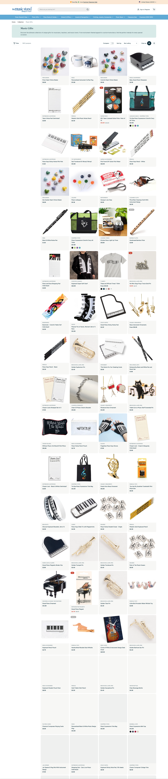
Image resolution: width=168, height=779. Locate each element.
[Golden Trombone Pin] (113, 547)
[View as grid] (149, 43)
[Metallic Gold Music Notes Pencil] (84, 100)
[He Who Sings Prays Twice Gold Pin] (142, 265)
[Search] (88, 9)
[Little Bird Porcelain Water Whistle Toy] (142, 585)
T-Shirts (103, 281)
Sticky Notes (104, 322)
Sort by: (119, 43)
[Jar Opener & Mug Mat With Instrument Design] (55, 749)
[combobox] (64, 9)
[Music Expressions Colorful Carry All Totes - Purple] (77, 248)
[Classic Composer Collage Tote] (142, 749)
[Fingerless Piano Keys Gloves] (113, 427)
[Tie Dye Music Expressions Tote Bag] (84, 468)
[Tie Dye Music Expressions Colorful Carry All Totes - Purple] (135, 126)
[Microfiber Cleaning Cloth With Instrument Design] (142, 181)
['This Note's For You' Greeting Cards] (113, 349)
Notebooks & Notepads (48, 116)
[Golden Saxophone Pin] (113, 669)
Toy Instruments (76, 159)
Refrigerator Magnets (78, 606)
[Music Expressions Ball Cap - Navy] (133, 731)
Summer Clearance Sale (90, 2)
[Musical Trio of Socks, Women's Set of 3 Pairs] (84, 307)
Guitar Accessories (106, 159)
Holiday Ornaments (135, 322)
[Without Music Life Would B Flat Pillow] (55, 427)
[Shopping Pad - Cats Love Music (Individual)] (84, 749)
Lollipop (73, 197)
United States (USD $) (147, 2)
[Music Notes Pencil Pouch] (84, 427)
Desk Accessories (76, 443)
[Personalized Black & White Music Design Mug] (84, 708)
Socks (73, 324)
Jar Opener (45, 765)
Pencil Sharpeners (135, 77)
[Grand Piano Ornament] (55, 585)
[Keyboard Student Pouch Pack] (55, 669)
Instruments (104, 197)
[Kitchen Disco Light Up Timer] (113, 222)
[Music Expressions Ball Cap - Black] (130, 731)
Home (13, 22)
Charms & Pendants (77, 405)
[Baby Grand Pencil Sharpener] (142, 61)
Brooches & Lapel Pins (136, 281)
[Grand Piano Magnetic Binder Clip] (55, 547)
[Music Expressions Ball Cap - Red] (135, 731)
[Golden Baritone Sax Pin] (142, 629)
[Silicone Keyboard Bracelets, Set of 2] (55, 508)
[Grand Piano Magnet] (84, 588)
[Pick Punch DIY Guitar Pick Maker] (113, 143)
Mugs (72, 77)
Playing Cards (46, 724)
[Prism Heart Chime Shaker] (55, 61)
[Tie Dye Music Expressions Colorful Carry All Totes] (142, 100)
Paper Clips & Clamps (48, 563)
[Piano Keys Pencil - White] (142, 143)
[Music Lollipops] (84, 181)
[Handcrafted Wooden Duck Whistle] (84, 629)
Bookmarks (45, 322)
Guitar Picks (104, 116)
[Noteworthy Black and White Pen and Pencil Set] (142, 349)
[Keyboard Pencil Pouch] (55, 629)
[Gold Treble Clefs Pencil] (84, 669)
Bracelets (45, 524)
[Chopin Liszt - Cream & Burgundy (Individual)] (142, 427)
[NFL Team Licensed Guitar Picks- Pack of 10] (113, 100)
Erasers (103, 524)
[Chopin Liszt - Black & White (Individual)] (55, 468)
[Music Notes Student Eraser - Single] (113, 508)
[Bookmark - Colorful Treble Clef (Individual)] (55, 306)
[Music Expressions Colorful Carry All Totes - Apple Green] (75, 248)
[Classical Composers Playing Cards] (55, 708)
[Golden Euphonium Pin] (84, 349)
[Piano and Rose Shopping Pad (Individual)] (55, 265)
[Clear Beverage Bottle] (142, 669)
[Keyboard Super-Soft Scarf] (84, 265)
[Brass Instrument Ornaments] (142, 306)
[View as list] (154, 43)
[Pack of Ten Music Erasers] (142, 547)
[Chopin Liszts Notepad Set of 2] (55, 389)
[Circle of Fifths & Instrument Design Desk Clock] (113, 629)
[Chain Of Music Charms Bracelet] (84, 389)
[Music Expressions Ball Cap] (142, 708)
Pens (43, 238)
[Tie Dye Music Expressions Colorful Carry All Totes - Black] (130, 126)
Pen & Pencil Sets (134, 365)
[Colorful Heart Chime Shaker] (113, 61)
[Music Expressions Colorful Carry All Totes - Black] (72, 248)
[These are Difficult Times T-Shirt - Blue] (104, 289)
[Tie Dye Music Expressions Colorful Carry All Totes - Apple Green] (133, 126)
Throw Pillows (46, 443)
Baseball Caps (134, 724)
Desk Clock (104, 645)
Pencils (73, 116)
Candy (73, 524)
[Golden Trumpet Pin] (84, 547)
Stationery (104, 365)
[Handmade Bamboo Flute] (142, 222)
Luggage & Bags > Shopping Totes (139, 116)
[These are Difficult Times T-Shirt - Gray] (106, 289)
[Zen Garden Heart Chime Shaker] (55, 181)
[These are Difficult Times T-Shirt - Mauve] (109, 289)
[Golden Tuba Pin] (113, 585)
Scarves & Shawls (76, 281)
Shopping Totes (75, 238)
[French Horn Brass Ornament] (113, 468)
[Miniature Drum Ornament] (113, 389)
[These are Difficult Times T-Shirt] (113, 265)
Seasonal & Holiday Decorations (51, 601)
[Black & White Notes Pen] (55, 222)
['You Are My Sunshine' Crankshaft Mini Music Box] (142, 468)
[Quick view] (66, 51)
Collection (21, 22)
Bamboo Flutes (134, 238)
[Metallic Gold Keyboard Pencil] (142, 508)
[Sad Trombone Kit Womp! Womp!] (84, 143)
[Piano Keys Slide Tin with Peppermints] (84, 508)
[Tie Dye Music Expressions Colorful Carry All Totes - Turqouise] (138, 126)
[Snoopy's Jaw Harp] (113, 181)
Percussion (45, 77)
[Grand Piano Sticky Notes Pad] (113, 306)
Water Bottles (134, 685)
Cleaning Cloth (134, 197)
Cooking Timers (105, 238)
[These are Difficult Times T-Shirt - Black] (101, 289)
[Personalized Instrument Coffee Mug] (84, 61)
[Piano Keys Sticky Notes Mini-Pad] (55, 143)
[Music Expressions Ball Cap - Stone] (138, 731)
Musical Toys (133, 484)
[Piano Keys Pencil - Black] (55, 349)
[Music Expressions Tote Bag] (113, 708)
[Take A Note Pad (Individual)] (55, 100)
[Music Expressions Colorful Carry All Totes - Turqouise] (80, 248)
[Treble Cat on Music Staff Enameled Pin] (142, 389)
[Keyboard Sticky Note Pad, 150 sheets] (113, 749)
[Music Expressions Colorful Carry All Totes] (84, 222)
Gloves (103, 443)
